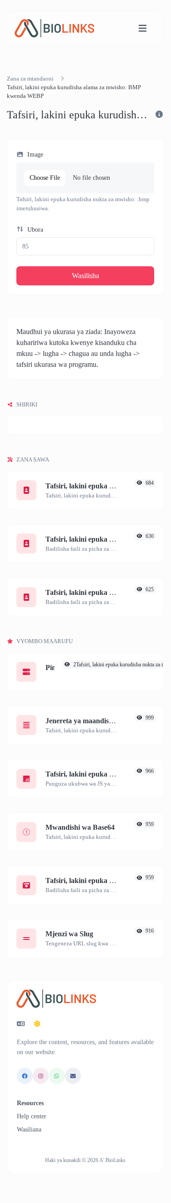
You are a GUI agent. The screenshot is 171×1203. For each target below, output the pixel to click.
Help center (31, 1116)
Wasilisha (85, 275)
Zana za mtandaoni (30, 79)
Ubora (34, 229)
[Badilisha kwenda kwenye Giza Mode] (37, 1024)
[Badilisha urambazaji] (142, 28)
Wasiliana (29, 1129)
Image (34, 154)
